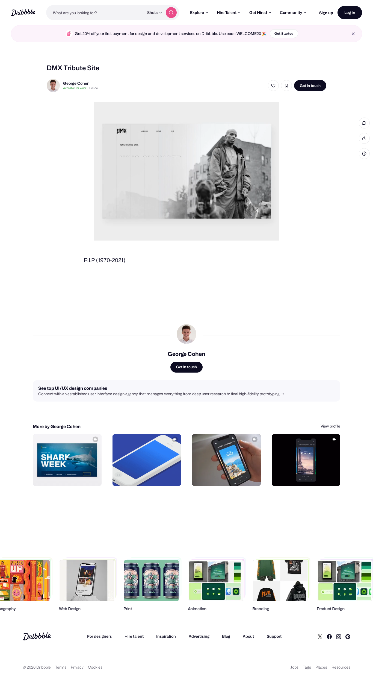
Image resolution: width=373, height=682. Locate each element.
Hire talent (134, 636)
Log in (349, 12)
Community (291, 12)
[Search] (171, 12)
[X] (320, 636)
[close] (353, 34)
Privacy (77, 667)
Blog (226, 636)
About (248, 636)
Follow (93, 88)
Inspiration (166, 636)
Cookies (95, 667)
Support (274, 636)
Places (321, 667)
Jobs (294, 667)
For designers (99, 636)
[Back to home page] (23, 12)
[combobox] (95, 12)
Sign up (326, 12)
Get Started (284, 33)
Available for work (75, 88)
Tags (307, 667)
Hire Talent (226, 12)
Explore (197, 12)
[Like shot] (273, 85)
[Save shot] (286, 85)
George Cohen (76, 83)
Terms (60, 667)
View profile (330, 426)
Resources (340, 667)
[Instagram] (338, 636)
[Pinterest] (347, 636)
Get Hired (258, 12)
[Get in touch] (69, 475)
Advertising (199, 636)
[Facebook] (329, 636)
